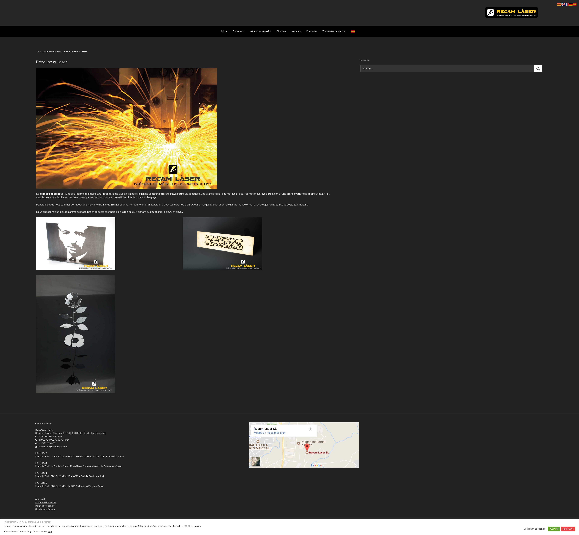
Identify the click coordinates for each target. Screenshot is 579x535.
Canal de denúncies (45, 509)
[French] (567, 4)
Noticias (296, 31)
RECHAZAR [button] (568, 529)
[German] (571, 4)
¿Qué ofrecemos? (259, 31)
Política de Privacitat (45, 502)
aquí (50, 531)
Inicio (224, 31)
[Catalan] (559, 4)
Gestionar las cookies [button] (535, 528)
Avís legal (40, 499)
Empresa (237, 31)
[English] (563, 4)
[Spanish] (353, 31)
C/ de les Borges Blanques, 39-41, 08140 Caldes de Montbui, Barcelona (70, 433)
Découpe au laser (51, 62)
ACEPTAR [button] (554, 529)
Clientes (281, 31)
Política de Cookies (45, 505)
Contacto (311, 31)
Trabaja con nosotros (333, 31)
